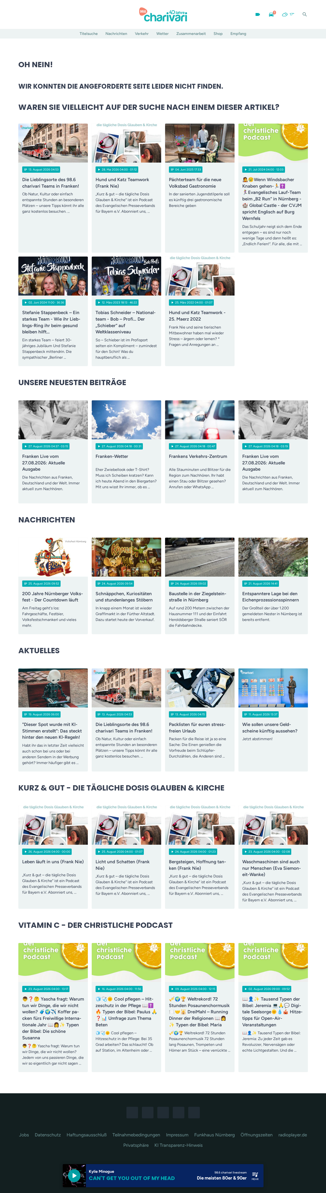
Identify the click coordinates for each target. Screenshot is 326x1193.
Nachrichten (116, 33)
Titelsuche (89, 33)
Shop (218, 33)
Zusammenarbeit (191, 33)
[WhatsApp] (42, 14)
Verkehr (142, 33)
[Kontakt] (62, 14)
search (305, 14)
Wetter (162, 33)
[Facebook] (23, 14)
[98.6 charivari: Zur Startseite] (163, 14)
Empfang (238, 33)
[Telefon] (52, 14)
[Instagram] (33, 14)
